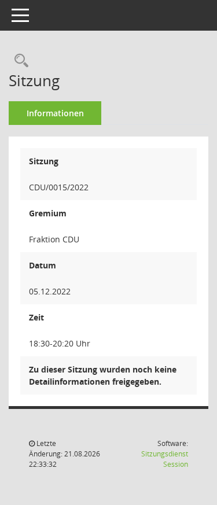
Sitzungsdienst (164, 459)
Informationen (55, 113)
